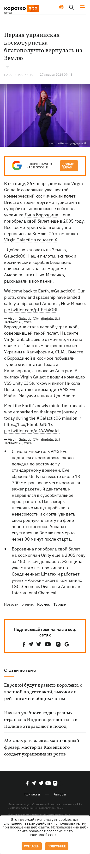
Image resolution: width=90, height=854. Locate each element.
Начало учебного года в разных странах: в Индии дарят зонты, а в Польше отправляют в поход (40, 720)
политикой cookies (45, 835)
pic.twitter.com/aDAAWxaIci (32, 430)
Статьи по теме (20, 670)
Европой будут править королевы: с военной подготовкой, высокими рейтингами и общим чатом (43, 692)
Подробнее (57, 846)
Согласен (31, 846)
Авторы (60, 794)
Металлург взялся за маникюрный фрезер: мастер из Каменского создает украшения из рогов (41, 747)
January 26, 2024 (18, 322)
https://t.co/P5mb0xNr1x (28, 424)
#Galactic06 (63, 291)
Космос (43, 604)
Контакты (32, 794)
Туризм (60, 604)
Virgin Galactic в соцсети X (30, 240)
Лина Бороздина (41, 215)
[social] (24, 644)
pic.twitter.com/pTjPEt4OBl (30, 309)
